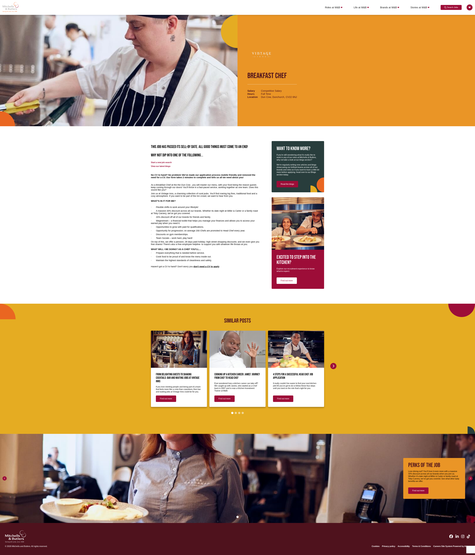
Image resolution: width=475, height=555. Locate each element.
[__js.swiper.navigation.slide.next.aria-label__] (333, 366)
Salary (251, 90)
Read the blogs (287, 184)
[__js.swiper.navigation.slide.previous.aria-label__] (4, 478)
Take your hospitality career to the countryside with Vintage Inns (408, 376)
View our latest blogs (160, 166)
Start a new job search (161, 162)
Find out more (287, 281)
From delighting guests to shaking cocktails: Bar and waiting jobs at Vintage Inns (177, 378)
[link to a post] (179, 349)
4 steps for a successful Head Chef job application (293, 376)
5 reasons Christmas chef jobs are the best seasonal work (354, 376)
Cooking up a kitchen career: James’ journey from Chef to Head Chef (237, 376)
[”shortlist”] (470, 7)
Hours (250, 94)
